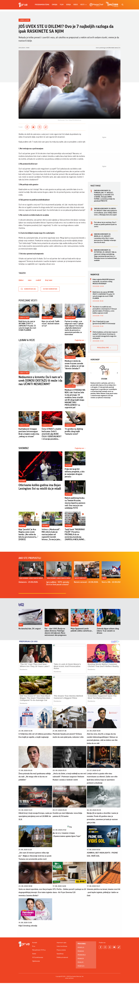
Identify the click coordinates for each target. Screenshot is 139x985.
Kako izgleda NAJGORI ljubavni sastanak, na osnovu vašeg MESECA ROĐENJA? (104, 281)
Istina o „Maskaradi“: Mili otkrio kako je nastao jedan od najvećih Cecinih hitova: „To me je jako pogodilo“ (51, 534)
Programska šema (42, 4)
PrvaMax (81, 951)
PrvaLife (81, 962)
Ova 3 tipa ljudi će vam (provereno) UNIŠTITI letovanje (104, 322)
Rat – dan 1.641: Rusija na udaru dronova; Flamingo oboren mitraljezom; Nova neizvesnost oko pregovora (55, 632)
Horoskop (95, 360)
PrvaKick (81, 958)
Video (75, 4)
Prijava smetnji (61, 950)
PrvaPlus (81, 947)
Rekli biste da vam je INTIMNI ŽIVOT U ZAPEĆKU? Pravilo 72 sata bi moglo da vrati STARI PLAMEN (27, 325)
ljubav (21, 280)
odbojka (74, 625)
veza (29, 280)
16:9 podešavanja (37, 957)
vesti (82, 4)
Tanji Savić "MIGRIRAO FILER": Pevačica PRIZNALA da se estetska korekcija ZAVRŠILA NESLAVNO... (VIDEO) (75, 534)
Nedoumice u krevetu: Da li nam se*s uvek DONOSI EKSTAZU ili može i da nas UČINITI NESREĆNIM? (40, 381)
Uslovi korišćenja (62, 946)
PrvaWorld (82, 955)
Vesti (104, 578)
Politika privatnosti (62, 957)
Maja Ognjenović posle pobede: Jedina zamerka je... (82, 630)
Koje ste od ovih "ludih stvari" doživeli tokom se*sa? (50, 323)
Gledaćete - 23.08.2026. (28, 582)
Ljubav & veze (24, 20)
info (20, 625)
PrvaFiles (81, 966)
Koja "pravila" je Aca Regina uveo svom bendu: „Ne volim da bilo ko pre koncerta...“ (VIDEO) (28, 534)
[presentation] (117, 373)
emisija (54, 4)
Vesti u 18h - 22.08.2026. (112, 582)
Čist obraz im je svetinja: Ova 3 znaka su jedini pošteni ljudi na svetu (105, 224)
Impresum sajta (61, 942)
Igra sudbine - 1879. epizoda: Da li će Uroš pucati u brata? (57, 583)
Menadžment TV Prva (39, 950)
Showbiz (22, 481)
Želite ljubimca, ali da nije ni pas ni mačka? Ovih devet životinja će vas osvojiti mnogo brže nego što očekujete (105, 335)
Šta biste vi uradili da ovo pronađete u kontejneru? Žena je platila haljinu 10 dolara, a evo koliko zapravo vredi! (105, 310)
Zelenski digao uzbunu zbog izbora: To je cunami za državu (108, 631)
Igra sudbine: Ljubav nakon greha (31, 578)
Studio (34, 954)
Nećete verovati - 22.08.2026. (86, 582)
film (61, 4)
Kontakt (34, 942)
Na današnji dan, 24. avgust (30, 629)
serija (68, 4)
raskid (38, 280)
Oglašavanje (36, 961)
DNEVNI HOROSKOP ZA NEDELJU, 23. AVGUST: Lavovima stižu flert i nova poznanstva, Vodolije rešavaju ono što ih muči (105, 238)
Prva (33, 946)
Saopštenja (60, 954)
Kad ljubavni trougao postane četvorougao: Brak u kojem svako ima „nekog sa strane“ (29, 433)
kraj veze (48, 280)
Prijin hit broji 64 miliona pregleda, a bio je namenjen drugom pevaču (74, 473)
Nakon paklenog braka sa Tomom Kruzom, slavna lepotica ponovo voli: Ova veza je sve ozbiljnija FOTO (75, 503)
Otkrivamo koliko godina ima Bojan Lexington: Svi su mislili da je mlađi (40, 487)
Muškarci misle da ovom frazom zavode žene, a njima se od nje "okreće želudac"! (74, 365)
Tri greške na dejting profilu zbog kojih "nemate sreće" (74, 431)
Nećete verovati (80, 578)
